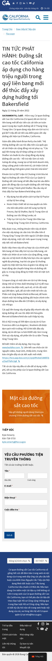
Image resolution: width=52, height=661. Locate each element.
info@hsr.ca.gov (33, 614)
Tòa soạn (10, 33)
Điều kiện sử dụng (25, 627)
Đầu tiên (7, 480)
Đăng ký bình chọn (20, 560)
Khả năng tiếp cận (27, 636)
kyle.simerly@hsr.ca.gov (14, 441)
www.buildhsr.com (12, 347)
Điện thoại (10, 497)
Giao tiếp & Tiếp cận (26, 29)
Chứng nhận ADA (16, 8)
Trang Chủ (7, 29)
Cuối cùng (31, 480)
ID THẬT (42, 560)
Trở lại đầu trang (7, 627)
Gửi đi (9, 535)
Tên (7, 470)
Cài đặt (47, 8)
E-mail (8, 485)
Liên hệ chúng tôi (31, 8)
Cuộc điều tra (11, 509)
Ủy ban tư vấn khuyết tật (26, 645)
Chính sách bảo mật (9, 636)
